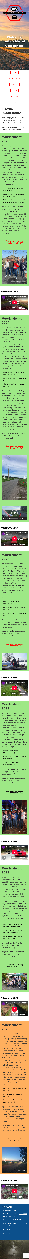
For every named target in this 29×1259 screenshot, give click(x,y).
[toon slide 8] (19, 281)
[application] (14, 513)
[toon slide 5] (16, 281)
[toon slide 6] (17, 281)
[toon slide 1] (11, 281)
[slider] (13, 518)
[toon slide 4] (14, 281)
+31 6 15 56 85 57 (17, 1220)
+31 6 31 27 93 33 (18, 1223)
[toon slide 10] (22, 281)
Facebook (6, 1229)
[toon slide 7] (18, 281)
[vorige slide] (4, 267)
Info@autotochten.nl (10, 1210)
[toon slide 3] (13, 281)
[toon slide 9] (20, 281)
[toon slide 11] (23, 281)
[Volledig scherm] (25, 518)
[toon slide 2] (12, 281)
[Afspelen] (4, 518)
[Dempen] (23, 518)
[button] (14, 513)
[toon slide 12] (24, 281)
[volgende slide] (24, 267)
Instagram (6, 1233)
